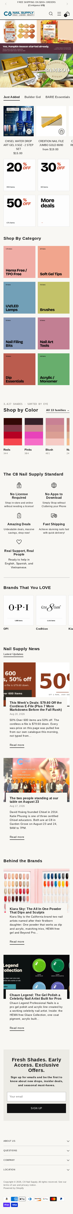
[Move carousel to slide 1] (29, 78)
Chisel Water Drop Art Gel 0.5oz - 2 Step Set (18, 145)
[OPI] (19, 610)
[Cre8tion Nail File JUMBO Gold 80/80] (51, 121)
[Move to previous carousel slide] (22, 78)
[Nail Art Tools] (54, 333)
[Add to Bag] (29, 131)
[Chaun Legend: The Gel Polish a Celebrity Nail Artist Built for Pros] (36, 977)
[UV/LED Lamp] (19, 298)
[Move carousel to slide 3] (39, 78)
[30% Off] (54, 175)
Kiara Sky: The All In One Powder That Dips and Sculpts (35, 910)
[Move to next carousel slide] (50, 78)
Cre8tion (42, 628)
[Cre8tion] (51, 610)
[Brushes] (54, 298)
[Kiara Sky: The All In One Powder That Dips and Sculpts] (36, 891)
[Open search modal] (51, 14)
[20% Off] (19, 175)
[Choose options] (61, 131)
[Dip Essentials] (19, 369)
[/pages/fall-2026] (36, 37)
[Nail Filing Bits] (19, 333)
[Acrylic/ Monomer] (54, 369)
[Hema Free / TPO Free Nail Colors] (19, 262)
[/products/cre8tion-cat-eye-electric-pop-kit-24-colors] (36, 71)
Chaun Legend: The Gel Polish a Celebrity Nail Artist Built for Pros (36, 996)
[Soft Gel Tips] (54, 262)
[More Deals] (54, 211)
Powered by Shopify (14, 1188)
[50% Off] (19, 211)
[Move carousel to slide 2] (34, 78)
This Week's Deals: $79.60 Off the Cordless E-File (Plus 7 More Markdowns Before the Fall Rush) (36, 706)
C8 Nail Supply (30, 1182)
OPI (6, 628)
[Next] (67, 4)
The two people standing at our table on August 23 (34, 799)
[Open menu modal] (59, 14)
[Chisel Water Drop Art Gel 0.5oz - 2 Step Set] (19, 121)
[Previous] (6, 4)
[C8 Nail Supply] (19, 13)
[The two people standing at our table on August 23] (36, 780)
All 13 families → (57, 410)
